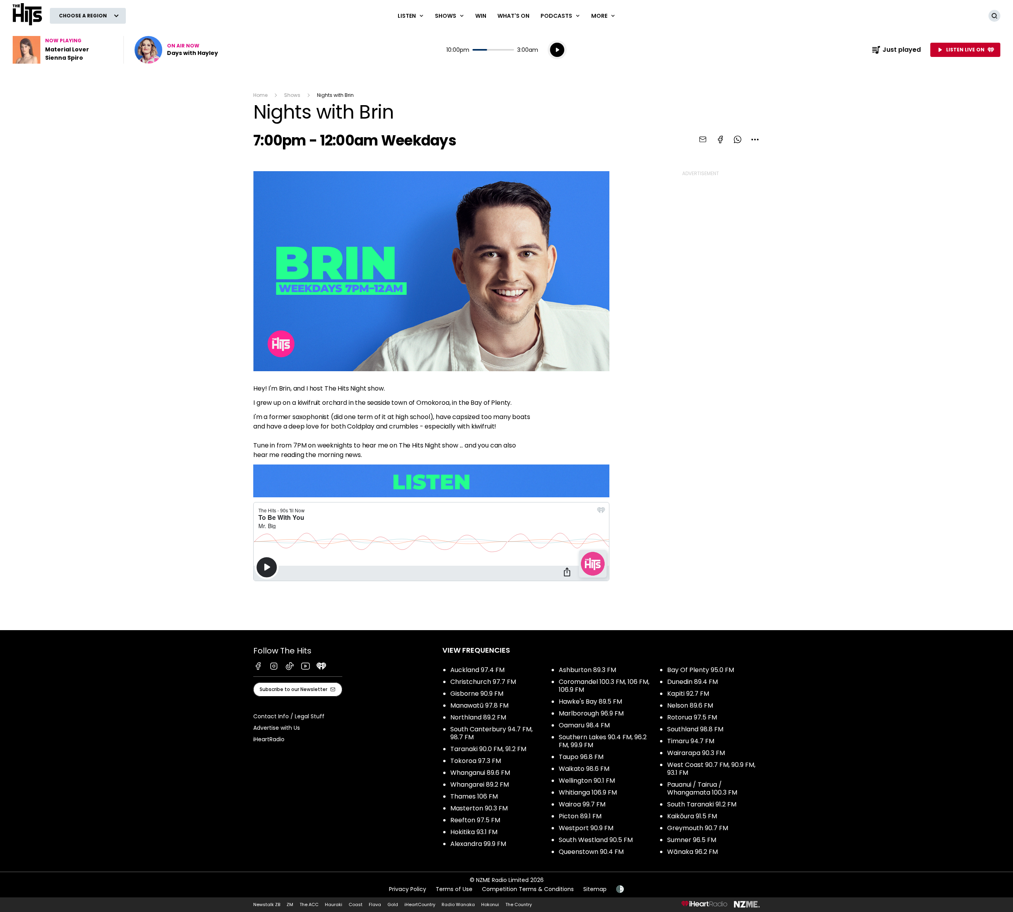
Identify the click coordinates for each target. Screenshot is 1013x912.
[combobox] (755, 139)
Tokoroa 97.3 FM (475, 760)
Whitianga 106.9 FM (588, 792)
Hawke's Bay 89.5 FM (590, 701)
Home (260, 95)
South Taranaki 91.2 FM (701, 804)
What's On (513, 16)
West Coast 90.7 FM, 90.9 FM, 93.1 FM (711, 768)
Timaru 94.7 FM (690, 741)
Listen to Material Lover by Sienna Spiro (63, 50)
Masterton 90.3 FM (479, 808)
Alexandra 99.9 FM (478, 843)
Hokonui (490, 904)
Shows (292, 95)
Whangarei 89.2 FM (479, 784)
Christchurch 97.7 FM (483, 681)
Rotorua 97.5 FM (692, 717)
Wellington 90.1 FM (587, 780)
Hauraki (333, 904)
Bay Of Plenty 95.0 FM (700, 669)
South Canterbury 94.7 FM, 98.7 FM (491, 733)
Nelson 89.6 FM (690, 705)
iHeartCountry (419, 904)
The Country (518, 904)
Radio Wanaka (458, 904)
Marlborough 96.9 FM (591, 713)
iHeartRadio (269, 739)
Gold (392, 904)
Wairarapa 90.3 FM (696, 752)
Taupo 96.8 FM (581, 756)
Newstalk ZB (266, 904)
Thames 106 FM (474, 796)
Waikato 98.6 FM (584, 768)
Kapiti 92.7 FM (688, 693)
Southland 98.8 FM (695, 729)
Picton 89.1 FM (580, 816)
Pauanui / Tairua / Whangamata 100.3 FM (702, 788)
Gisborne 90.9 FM (476, 693)
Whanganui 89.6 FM (480, 772)
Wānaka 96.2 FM (692, 851)
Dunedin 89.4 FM (692, 681)
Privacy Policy (407, 889)
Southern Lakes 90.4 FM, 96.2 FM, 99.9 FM (603, 741)
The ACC (309, 904)
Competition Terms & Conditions (528, 889)
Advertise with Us (276, 728)
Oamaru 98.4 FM (584, 725)
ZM (289, 904)
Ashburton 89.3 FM (587, 669)
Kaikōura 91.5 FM (692, 816)
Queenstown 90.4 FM (591, 851)
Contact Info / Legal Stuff (288, 716)
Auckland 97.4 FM (477, 669)
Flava (375, 904)
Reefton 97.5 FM (475, 820)
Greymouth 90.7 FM (697, 828)
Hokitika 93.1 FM (473, 831)
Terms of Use (454, 889)
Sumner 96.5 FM (691, 839)
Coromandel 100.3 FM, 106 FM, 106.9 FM (604, 685)
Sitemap (595, 889)
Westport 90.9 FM (586, 828)
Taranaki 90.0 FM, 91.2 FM (488, 748)
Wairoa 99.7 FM (582, 804)
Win (480, 16)
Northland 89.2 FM (478, 717)
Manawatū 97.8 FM (479, 705)
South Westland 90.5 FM (596, 839)
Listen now (176, 50)
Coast (355, 904)
